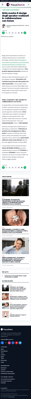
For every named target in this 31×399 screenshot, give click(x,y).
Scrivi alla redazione (6, 381)
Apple (2, 356)
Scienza (3, 354)
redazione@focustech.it (7, 339)
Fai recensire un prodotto (8, 379)
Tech (2, 353)
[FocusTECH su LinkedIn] (12, 342)
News (3, 198)
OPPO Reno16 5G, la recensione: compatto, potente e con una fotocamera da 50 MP (15, 0)
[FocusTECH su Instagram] (9, 342)
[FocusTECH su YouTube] (16, 342)
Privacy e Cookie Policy (7, 371)
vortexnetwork (11, 396)
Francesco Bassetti (12, 25)
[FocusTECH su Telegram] (20, 342)
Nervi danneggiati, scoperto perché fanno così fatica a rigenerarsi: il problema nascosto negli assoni (13, 260)
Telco (2, 358)
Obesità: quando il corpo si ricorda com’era (18, 315)
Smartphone (4, 351)
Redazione (3, 368)
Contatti (3, 369)
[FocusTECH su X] (5, 342)
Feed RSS (3, 383)
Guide (2, 362)
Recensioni (4, 360)
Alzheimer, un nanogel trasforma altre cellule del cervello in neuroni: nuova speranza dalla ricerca (13, 202)
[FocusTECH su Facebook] (2, 342)
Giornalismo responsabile (8, 373)
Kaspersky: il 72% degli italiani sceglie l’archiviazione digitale (16, 276)
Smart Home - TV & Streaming (11, 9)
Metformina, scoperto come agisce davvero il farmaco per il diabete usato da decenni (15, 231)
